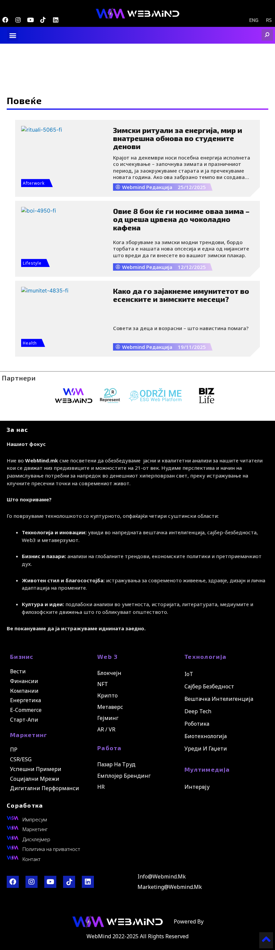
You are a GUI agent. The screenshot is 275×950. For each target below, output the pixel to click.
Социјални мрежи (34, 778)
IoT (188, 674)
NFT (102, 684)
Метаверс (110, 707)
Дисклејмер (36, 839)
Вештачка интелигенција (218, 699)
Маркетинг (29, 734)
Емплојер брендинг (124, 775)
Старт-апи (24, 719)
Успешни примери (35, 769)
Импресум (34, 819)
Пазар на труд (116, 764)
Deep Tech (197, 711)
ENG (253, 20)
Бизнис (22, 656)
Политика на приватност (51, 849)
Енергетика (25, 700)
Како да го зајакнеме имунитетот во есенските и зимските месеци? (181, 294)
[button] (12, 35)
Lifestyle (32, 263)
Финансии (24, 681)
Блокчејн (109, 673)
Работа (109, 748)
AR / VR (106, 729)
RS (269, 20)
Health (30, 343)
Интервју (197, 786)
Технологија (205, 656)
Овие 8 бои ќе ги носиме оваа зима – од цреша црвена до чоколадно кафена (181, 219)
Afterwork (34, 183)
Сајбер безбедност (209, 686)
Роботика (196, 723)
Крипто (107, 695)
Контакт (31, 859)
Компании (24, 690)
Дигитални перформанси (44, 788)
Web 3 (107, 656)
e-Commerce (26, 710)
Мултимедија (207, 769)
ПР (13, 749)
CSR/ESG (21, 759)
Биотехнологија (205, 736)
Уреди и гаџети (205, 748)
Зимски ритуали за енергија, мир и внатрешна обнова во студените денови (177, 138)
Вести (18, 671)
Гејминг (107, 718)
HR (101, 786)
